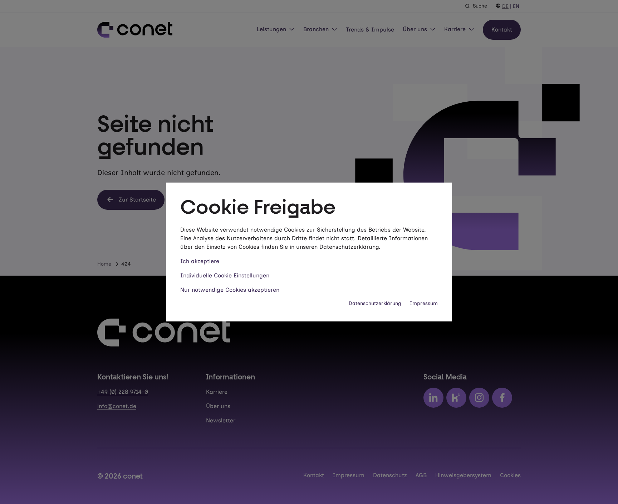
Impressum (424, 303)
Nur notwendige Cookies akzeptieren (229, 289)
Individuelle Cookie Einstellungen (224, 275)
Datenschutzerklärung (375, 303)
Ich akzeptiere (199, 261)
